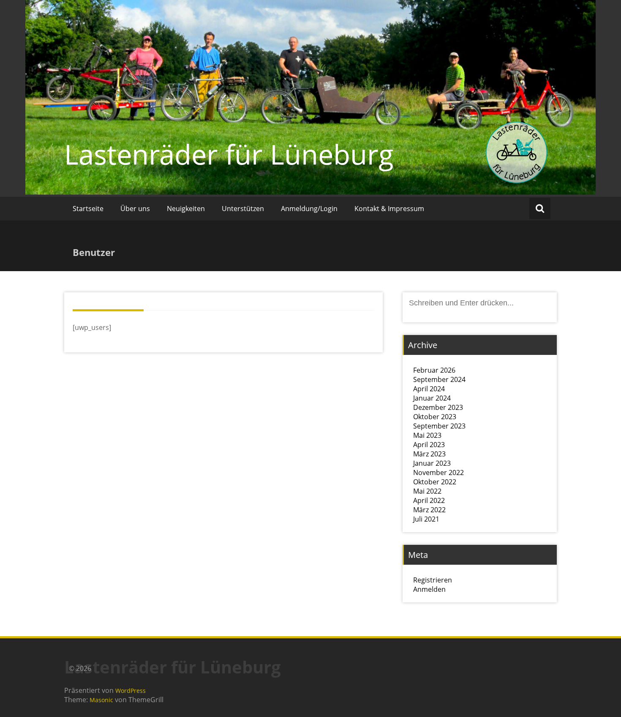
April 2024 (429, 388)
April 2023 (429, 444)
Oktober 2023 (434, 416)
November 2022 (438, 472)
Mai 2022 (427, 491)
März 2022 (429, 509)
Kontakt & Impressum (389, 208)
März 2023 (429, 454)
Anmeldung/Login (309, 208)
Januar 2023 (432, 463)
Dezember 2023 (438, 407)
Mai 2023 (427, 435)
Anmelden (429, 589)
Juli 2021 (426, 519)
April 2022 (429, 500)
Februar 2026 (434, 370)
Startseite (88, 208)
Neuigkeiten (186, 208)
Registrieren (432, 580)
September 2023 (439, 426)
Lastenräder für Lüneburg (229, 154)
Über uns (135, 208)
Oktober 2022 (434, 481)
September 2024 (439, 379)
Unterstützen (243, 208)
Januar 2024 (432, 398)
